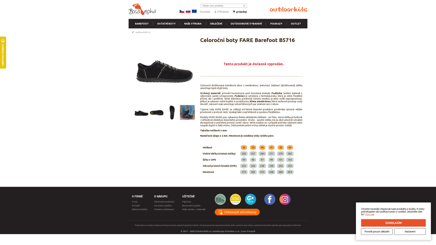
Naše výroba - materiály (194, 209)
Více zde (369, 214)
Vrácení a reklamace (164, 209)
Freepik (251, 231)
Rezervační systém (191, 205)
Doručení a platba (163, 205)
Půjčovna (186, 201)
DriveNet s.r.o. (232, 231)
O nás (135, 201)
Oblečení (216, 23)
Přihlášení (223, 11)
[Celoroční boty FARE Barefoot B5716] (164, 69)
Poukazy (276, 23)
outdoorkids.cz (143, 32)
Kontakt (205, 11)
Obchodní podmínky (164, 201)
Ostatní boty (166, 23)
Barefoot (142, 23)
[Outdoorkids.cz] (288, 9)
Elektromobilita (139, 209)
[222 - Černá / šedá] (141, 112)
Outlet (296, 23)
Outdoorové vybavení (246, 23)
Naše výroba (192, 23)
